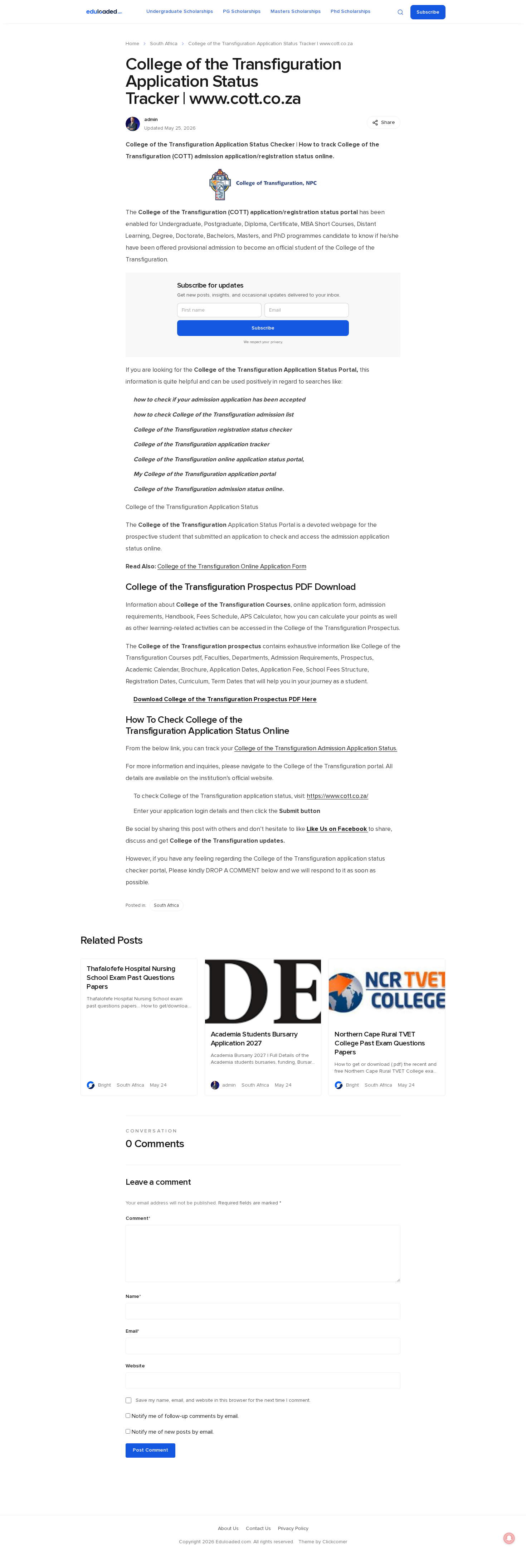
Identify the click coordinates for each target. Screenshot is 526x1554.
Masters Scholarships (296, 11)
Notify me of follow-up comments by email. (185, 1416)
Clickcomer (334, 1541)
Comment (138, 1218)
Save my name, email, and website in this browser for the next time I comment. (223, 1400)
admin (151, 119)
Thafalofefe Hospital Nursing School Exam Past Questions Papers (131, 977)
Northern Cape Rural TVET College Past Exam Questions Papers (380, 1043)
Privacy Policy (293, 1528)
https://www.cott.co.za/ (337, 796)
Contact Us (258, 1528)
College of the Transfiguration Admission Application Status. (315, 748)
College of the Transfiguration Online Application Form (231, 566)
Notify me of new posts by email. (173, 1432)
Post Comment (150, 1450)
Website (135, 1365)
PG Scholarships (241, 11)
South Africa (163, 43)
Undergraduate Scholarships (179, 11)
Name (133, 1296)
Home (132, 43)
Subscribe (428, 12)
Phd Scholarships (350, 11)
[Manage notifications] (509, 1538)
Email (132, 1331)
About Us (228, 1528)
